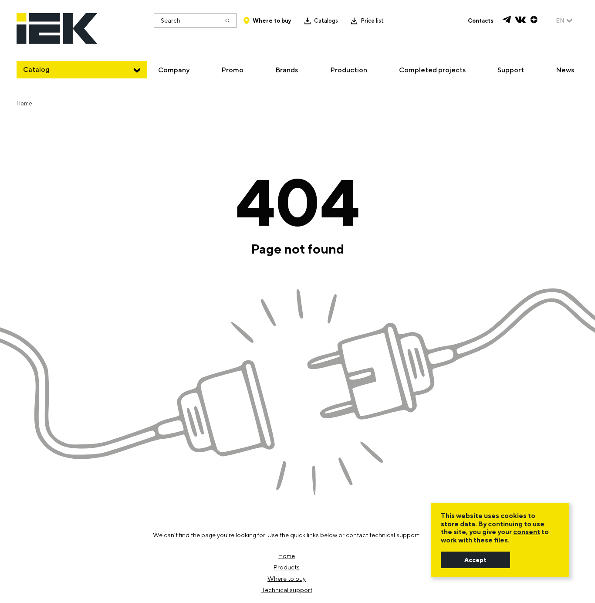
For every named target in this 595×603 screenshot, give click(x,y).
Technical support (286, 589)
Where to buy (272, 21)
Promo (232, 70)
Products (287, 567)
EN (560, 21)
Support (510, 70)
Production (348, 70)
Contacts (481, 21)
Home (286, 555)
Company (173, 70)
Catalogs (326, 21)
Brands (286, 70)
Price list (372, 21)
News (565, 70)
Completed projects (432, 70)
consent (526, 532)
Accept (475, 559)
